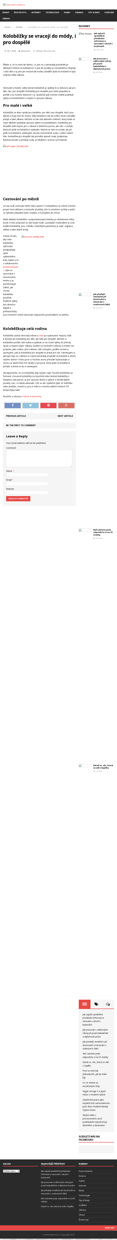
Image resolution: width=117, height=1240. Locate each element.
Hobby (67, 12)
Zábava (6, 18)
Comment (11, 447)
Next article (65, 415)
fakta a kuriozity (32, 396)
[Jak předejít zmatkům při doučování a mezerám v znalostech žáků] (85, 520)
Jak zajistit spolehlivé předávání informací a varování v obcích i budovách (103, 40)
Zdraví (5, 12)
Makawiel (25, 51)
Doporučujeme (85, 1171)
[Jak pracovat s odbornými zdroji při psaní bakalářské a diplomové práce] (85, 284)
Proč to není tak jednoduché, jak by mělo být (95, 1074)
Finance (79, 12)
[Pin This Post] (48, 405)
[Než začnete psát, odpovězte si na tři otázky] (85, 755)
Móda (81, 1190)
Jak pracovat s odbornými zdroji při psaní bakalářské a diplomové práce (102, 63)
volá (41, 335)
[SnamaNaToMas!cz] (58, 4)
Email (9, 479)
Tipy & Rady (94, 12)
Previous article (16, 415)
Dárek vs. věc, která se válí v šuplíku (103, 766)
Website (10, 488)
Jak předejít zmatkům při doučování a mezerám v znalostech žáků (101, 299)
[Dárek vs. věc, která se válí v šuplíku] (85, 991)
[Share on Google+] (66, 405)
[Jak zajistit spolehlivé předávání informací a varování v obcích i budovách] (85, 33)
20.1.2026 (11, 51)
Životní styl (20, 12)
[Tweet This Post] (31, 405)
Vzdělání (109, 12)
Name (9, 470)
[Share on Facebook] (13, 405)
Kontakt (110, 1227)
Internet (36, 12)
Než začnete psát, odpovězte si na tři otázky (103, 532)
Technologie (52, 12)
